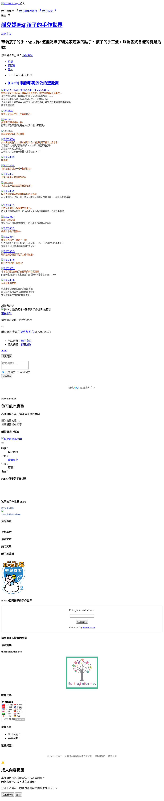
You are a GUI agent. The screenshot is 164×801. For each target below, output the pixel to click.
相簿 (10, 61)
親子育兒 (26, 340)
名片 (10, 69)
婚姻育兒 (27, 55)
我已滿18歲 (8, 794)
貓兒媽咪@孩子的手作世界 (31, 25)
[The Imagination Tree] (82, 688)
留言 (31, 331)
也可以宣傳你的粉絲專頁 (11, 514)
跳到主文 (6, 33)
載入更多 (7, 356)
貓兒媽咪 (6, 313)
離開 (18, 794)
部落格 (11, 65)
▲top (4, 350)
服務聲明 (112, 756)
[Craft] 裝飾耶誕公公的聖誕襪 (33, 83)
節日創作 (26, 344)
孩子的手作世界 (7, 508)
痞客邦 (24, 331)
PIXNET (58, 756)
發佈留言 (7, 376)
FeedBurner (89, 627)
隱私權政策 (100, 756)
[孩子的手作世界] (2, 511)
